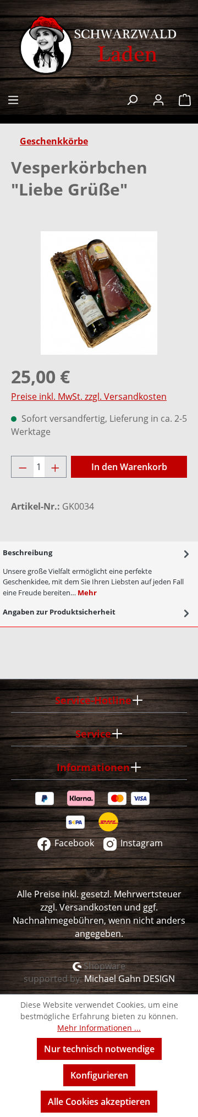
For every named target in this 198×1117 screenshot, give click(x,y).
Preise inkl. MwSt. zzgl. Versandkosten (89, 396)
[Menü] (13, 98)
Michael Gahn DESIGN (129, 979)
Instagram (140, 843)
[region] (99, 293)
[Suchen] (132, 98)
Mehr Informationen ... (99, 1028)
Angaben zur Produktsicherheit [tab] (59, 612)
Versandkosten (90, 907)
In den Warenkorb (129, 467)
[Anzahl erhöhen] (55, 467)
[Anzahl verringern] (22, 467)
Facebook (73, 843)
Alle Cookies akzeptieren (99, 1102)
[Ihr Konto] (158, 98)
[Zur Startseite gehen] (99, 45)
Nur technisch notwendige (99, 1049)
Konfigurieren (99, 1075)
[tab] (98, 571)
